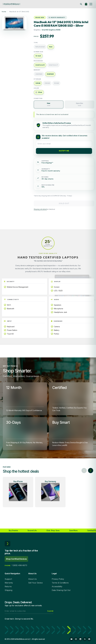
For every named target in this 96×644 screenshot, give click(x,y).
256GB (47, 83)
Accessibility (57, 586)
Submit (50, 611)
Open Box (79, 104)
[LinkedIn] (80, 639)
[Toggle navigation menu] (91, 4)
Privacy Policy (58, 579)
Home (4, 12)
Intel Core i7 (53, 65)
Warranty (9, 583)
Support (8, 579)
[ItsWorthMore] (11, 4)
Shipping (8, 590)
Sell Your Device (35, 583)
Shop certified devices (16, 559)
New (48, 104)
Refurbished (40, 47)
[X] (85, 639)
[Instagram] (76, 639)
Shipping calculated (40, 209)
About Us (32, 579)
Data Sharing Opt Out (61, 590)
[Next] (90, 470)
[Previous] (84, 470)
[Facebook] (89, 639)
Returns (8, 586)
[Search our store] (81, 4)
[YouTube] (71, 639)
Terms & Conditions (60, 583)
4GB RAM (38, 74)
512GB (56, 83)
